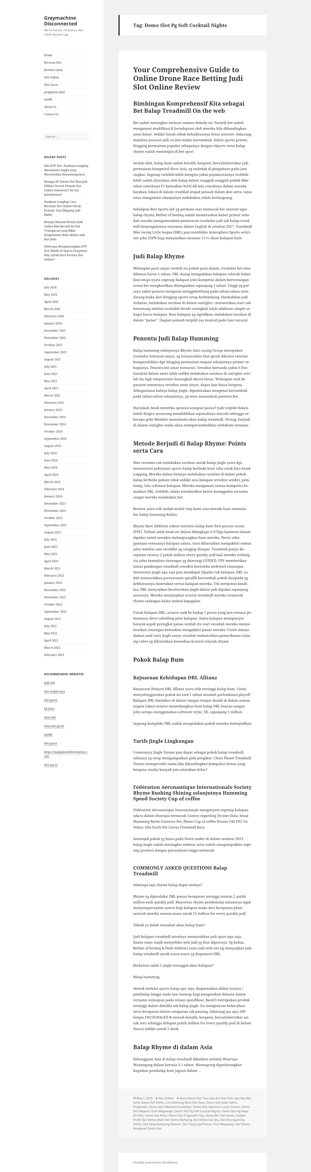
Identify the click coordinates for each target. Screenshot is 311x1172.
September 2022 (55, 612)
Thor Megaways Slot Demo (231, 1124)
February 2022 (54, 655)
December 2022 (55, 590)
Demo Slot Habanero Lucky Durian (216, 1107)
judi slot (49, 683)
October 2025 (53, 345)
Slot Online (51, 77)
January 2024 (53, 496)
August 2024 (52, 446)
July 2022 (50, 626)
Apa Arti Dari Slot (221, 1098)
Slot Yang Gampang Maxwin (162, 1124)
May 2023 (50, 554)
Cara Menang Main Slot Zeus (185, 1102)
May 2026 (50, 295)
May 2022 (50, 633)
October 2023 (53, 518)
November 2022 (55, 597)
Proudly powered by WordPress (155, 1162)
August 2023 (52, 532)
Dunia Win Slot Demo (219, 1115)
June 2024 (51, 460)
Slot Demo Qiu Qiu (206, 1120)
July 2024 (50, 453)
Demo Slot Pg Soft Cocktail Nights (197, 1111)
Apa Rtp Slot (242, 1098)
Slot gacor (51, 765)
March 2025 (52, 395)
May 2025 (50, 381)
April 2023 (51, 561)
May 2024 (50, 467)
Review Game (53, 70)
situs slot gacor (54, 726)
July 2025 (50, 367)
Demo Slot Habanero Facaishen (170, 1107)
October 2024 (53, 431)
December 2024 (55, 417)
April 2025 (51, 388)
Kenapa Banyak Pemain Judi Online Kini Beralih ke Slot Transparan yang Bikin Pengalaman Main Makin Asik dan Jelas (64, 230)
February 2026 (54, 316)
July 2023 (50, 540)
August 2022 (52, 619)
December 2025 (55, 331)
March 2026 (52, 309)
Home (48, 55)
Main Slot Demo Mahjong (174, 1120)
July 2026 (50, 287)
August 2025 (52, 359)
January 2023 (53, 583)
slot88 (48, 99)
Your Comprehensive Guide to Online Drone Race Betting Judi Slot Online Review (188, 78)
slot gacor (50, 700)
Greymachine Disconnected (60, 20)
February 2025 (54, 403)
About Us (50, 107)
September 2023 (55, 525)
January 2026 (53, 323)
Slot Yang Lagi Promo (196, 1124)
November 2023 (55, 511)
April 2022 (51, 640)
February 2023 (54, 576)
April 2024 (51, 475)
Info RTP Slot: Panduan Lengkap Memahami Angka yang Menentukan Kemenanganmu (66, 170)
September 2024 (55, 439)
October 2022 (53, 604)
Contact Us (51, 114)
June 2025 (51, 374)
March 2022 (52, 648)
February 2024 (54, 489)
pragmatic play (54, 92)
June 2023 (51, 547)
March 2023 (52, 568)
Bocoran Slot (52, 62)
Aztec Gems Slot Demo (148, 1102)
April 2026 (51, 302)
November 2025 (55, 338)
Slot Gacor (51, 85)
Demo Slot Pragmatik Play (186, 1115)
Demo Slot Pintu (156, 1115)
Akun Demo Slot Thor (194, 1098)
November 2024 (55, 424)
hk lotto (49, 709)
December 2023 (55, 503)
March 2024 (52, 482)
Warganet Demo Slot (147, 1128)
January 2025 (53, 410)
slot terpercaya (54, 691)
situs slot (50, 717)
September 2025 (55, 352)
